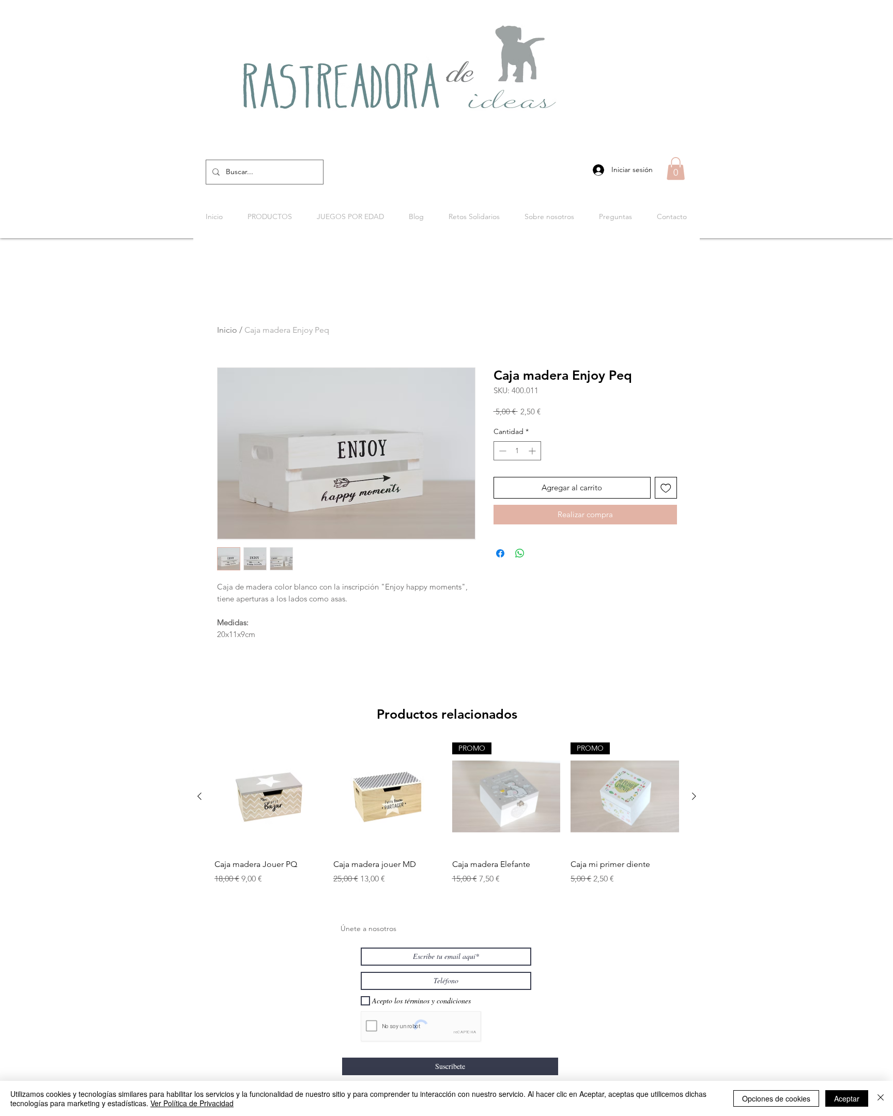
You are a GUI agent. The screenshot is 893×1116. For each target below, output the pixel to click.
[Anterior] (199, 796)
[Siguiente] (694, 796)
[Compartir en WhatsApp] (520, 553)
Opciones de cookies (776, 1098)
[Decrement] (501, 451)
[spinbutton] (517, 451)
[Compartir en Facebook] (500, 553)
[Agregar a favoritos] (666, 488)
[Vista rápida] (268, 796)
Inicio (227, 330)
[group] (446, 819)
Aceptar (846, 1098)
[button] (675, 168)
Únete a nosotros (368, 928)
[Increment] (533, 451)
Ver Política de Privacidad (192, 1103)
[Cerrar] (880, 1098)
